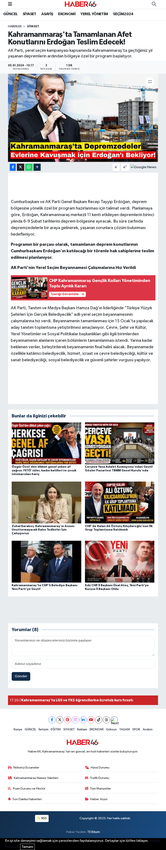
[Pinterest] (67, 719)
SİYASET (29, 14)
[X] (59, 719)
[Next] (114, 719)
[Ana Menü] (10, 4)
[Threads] (106, 719)
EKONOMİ (66, 14)
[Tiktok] (98, 719)
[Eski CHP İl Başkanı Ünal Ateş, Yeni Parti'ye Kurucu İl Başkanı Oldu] (120, 561)
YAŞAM (124, 729)
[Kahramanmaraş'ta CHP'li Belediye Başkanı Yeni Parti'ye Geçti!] (46, 561)
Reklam (82, 729)
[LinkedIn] (83, 719)
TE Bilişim (93, 832)
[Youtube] (90, 719)
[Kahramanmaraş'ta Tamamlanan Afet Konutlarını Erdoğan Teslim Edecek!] (83, 118)
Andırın (148, 729)
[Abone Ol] (143, 167)
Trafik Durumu (99, 778)
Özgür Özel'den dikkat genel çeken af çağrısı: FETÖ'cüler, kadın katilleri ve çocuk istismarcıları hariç (44, 470)
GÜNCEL (10, 14)
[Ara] (154, 4)
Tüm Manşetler (100, 788)
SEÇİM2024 (123, 14)
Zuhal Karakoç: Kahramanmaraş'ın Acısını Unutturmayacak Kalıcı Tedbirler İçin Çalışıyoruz (43, 530)
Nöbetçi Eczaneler (26, 767)
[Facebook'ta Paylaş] (13, 167)
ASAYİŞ (47, 14)
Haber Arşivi (98, 799)
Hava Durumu (100, 767)
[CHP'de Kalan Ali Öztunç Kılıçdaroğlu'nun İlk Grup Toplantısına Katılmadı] (120, 502)
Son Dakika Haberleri (27, 799)
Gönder (21, 676)
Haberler (15, 26)
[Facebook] (52, 719)
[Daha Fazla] (37, 167)
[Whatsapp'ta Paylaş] (29, 167)
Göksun (111, 729)
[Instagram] (75, 719)
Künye (18, 729)
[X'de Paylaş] (20, 167)
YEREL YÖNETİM (94, 14)
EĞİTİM (56, 729)
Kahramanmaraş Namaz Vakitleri (36, 778)
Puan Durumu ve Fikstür (29, 788)
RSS (44, 818)
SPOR (136, 729)
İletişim (43, 729)
